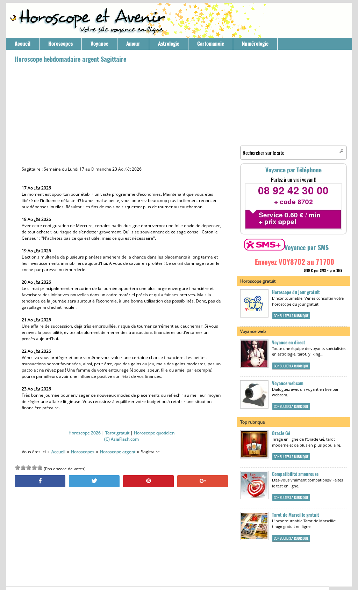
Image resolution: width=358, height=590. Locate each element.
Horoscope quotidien (154, 433)
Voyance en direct (288, 342)
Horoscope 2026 (85, 433)
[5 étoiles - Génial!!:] (40, 467)
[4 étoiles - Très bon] (34, 467)
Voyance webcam (287, 383)
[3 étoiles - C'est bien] (28, 467)
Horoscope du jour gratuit (296, 292)
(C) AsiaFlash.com (121, 439)
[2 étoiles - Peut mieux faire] (23, 467)
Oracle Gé (281, 433)
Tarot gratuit (117, 433)
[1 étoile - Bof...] (17, 467)
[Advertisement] (121, 114)
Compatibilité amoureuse (295, 474)
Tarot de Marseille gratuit (295, 515)
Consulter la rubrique (291, 315)
